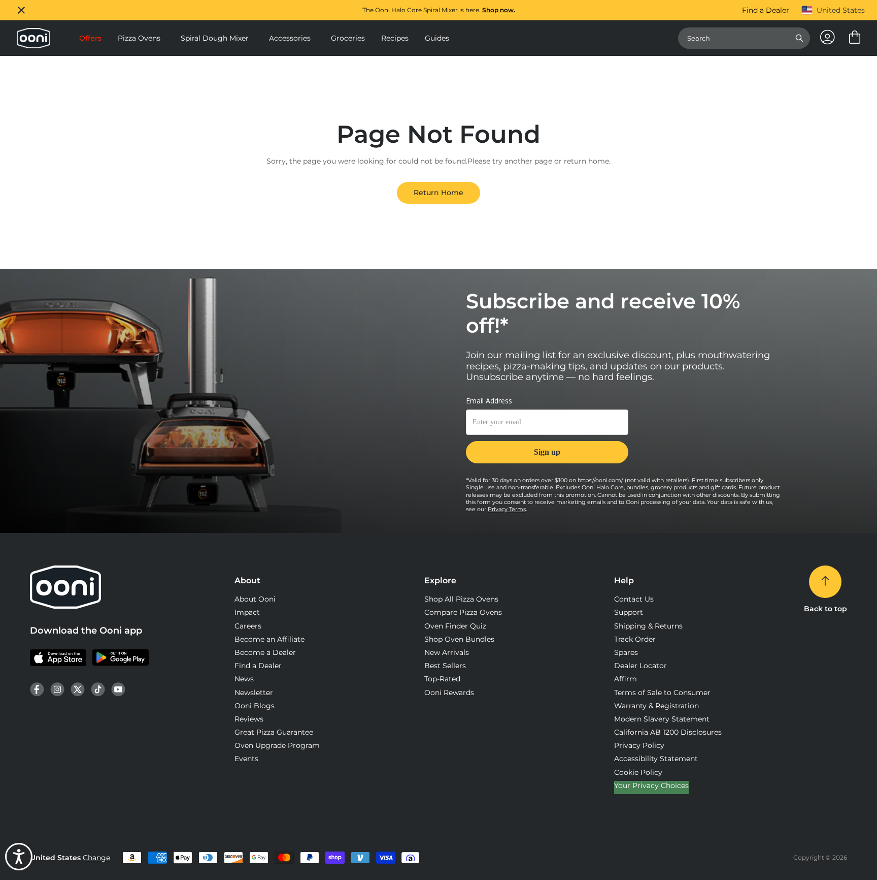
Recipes (395, 38)
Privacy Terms (507, 509)
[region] (438, 10)
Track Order (635, 639)
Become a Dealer (265, 652)
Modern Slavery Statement (662, 719)
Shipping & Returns (648, 626)
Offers (90, 38)
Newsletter (253, 692)
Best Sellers (445, 665)
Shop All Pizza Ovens (461, 599)
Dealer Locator (640, 665)
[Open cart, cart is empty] (855, 38)
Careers (247, 626)
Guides (437, 38)
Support (628, 612)
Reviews (248, 719)
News (244, 678)
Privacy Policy (639, 745)
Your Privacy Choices (651, 785)
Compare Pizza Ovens (463, 612)
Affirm (625, 678)
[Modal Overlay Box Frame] (547, 436)
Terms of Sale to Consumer (662, 692)
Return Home (438, 192)
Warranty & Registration (656, 705)
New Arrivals (446, 652)
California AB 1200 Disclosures (668, 732)
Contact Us (634, 599)
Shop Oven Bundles (459, 639)
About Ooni (255, 599)
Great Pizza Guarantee (273, 732)
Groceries (348, 38)
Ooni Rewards (449, 692)
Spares (626, 652)
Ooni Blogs (254, 705)
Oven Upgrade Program (277, 745)
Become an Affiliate (269, 639)
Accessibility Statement (656, 758)
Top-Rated (442, 678)
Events (246, 758)
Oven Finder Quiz (455, 626)
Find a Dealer (765, 10)
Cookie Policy (638, 772)
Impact (247, 612)
